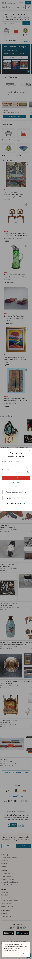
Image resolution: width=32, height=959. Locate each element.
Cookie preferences (10, 950)
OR (16, 486)
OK (24, 953)
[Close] (29, 450)
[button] (28, 472)
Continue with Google (17, 492)
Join (23, 503)
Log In (16, 478)
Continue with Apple (17, 498)
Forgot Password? (16, 482)
